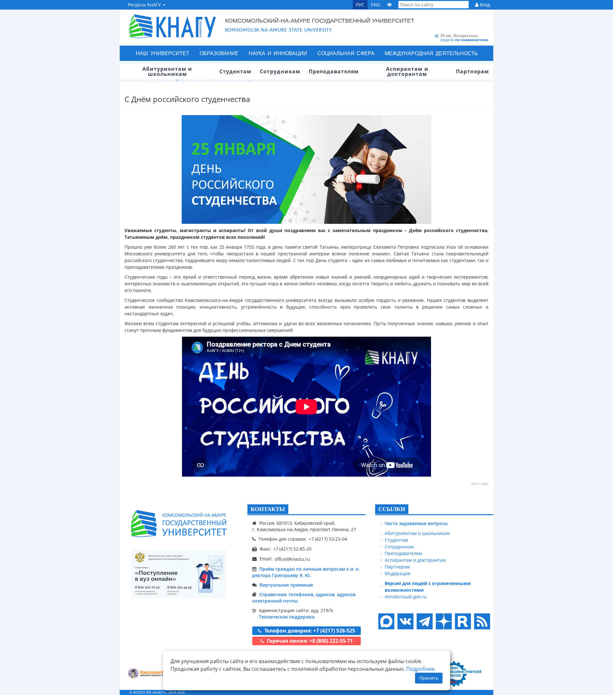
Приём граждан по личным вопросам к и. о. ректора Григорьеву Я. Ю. (306, 572)
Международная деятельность (431, 53)
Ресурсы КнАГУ (145, 5)
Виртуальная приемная (286, 585)
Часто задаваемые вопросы (416, 523)
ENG (375, 5)
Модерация (397, 573)
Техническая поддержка (286, 617)
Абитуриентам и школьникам (417, 533)
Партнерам (397, 567)
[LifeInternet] (480, 692)
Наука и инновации (278, 53)
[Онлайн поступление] (179, 574)
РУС (360, 5)
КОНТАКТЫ (268, 509)
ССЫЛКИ (391, 509)
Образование (219, 53)
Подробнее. (421, 668)
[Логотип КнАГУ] (179, 523)
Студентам (396, 540)
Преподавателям (403, 553)
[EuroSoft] (150, 673)
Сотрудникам (399, 547)
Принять (428, 678)
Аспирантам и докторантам (415, 560)
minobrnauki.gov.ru (406, 597)
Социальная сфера (346, 53)
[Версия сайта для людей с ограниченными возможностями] (389, 4)
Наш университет (162, 53)
